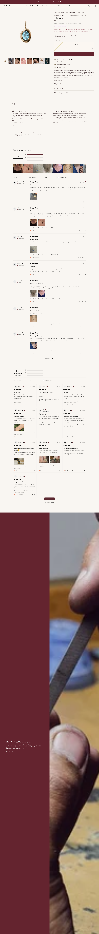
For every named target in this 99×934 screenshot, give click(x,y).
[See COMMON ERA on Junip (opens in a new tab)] (52, 358)
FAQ (13, 104)
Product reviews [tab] (18, 365)
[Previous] (3, 1)
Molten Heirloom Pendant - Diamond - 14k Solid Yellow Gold (47, 271)
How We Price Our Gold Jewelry (19, 742)
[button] (27, 6)
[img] (23, 182)
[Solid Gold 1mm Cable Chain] (58, 46)
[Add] (92, 48)
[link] (58, 18)
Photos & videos (63, 177)
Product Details (58, 88)
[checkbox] (64, 177)
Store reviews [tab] (29, 365)
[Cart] (95, 6)
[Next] (96, 1)
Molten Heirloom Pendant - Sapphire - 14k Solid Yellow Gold (47, 254)
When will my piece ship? (61, 93)
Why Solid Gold (58, 84)
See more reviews (49, 499)
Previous (2, 33)
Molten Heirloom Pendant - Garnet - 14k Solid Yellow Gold (47, 227)
